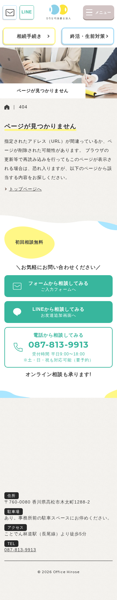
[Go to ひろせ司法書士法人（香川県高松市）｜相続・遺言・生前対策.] (6, 107)
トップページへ (25, 189)
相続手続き (29, 36)
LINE (27, 12)
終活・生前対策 (87, 36)
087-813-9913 (20, 550)
